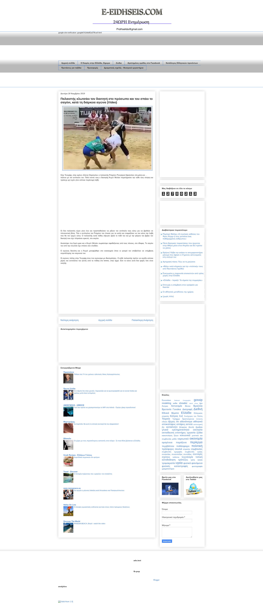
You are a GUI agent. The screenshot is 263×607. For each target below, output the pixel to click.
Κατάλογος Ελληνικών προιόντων (182, 63)
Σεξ (181, 416)
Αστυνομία (176, 406)
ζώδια (199, 432)
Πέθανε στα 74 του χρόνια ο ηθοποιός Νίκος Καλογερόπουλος (97, 374)
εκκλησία (197, 429)
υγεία (179, 463)
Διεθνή (198, 409)
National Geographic (182, 400)
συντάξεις (187, 454)
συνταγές (197, 454)
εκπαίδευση (168, 432)
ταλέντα (176, 457)
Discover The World (71, 521)
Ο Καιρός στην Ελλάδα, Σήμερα (95, 63)
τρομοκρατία (168, 463)
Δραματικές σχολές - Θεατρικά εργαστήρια (123, 68)
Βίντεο (187, 406)
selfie (175, 403)
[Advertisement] (108, 80)
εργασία (191, 432)
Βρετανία (166, 409)
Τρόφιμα (176, 419)
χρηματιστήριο (168, 469)
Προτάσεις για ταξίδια (71, 68)
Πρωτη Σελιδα (69, 389)
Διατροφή (187, 409)
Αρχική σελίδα (68, 63)
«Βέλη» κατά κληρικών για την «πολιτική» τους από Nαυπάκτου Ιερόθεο (183, 267)
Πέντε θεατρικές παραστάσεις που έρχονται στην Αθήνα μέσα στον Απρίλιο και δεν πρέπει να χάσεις (182, 245)
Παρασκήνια (68, 372)
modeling (166, 403)
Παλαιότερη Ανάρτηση (142, 320)
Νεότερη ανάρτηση (70, 320)
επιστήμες (180, 432)
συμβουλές (196, 449)
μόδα (174, 439)
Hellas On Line (69, 505)
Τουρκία (166, 418)
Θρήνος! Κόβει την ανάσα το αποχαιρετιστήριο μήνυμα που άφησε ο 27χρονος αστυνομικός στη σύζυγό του (183, 254)
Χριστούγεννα (188, 419)
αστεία (189, 424)
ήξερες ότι (173, 421)
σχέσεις (166, 457)
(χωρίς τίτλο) (168, 296)
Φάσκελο (67, 438)
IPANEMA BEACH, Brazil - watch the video (89, 524)
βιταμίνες (183, 427)
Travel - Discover (70, 472)
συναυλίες (166, 454)
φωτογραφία (197, 466)
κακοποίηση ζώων (170, 435)
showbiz (183, 403)
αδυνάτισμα (186, 421)
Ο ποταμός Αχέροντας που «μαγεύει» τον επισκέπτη (93, 474)
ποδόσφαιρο (182, 446)
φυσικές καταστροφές (175, 466)
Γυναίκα (177, 409)
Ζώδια (119, 63)
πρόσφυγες (168, 449)
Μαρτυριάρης (69, 422)
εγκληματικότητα (180, 429)
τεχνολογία (187, 457)
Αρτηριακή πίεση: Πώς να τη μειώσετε (179, 262)
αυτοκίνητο (171, 427)
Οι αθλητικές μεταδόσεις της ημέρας (178, 292)
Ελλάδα (186, 412)
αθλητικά (197, 421)
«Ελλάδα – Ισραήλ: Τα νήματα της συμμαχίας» (182, 280)
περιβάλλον (168, 446)
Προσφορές (92, 68)
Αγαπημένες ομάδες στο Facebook (144, 63)
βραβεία (199, 427)
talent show (193, 403)
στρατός (186, 449)
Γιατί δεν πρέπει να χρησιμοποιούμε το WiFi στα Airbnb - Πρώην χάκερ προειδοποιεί (104, 407)
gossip (198, 400)
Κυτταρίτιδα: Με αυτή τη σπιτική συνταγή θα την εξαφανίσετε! (96, 424)
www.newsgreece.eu (72, 488)
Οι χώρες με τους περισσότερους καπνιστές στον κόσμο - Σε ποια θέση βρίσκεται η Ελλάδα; (107, 441)
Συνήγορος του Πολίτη (193, 416)
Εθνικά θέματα (170, 413)
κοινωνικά (185, 435)
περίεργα (196, 442)
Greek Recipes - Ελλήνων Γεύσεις (77, 455)
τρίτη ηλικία (196, 460)
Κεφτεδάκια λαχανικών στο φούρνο (87, 457)
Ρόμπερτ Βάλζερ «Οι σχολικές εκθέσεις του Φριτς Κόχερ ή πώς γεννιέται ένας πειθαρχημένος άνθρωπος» (181, 236)
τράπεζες (183, 459)
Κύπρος (174, 416)
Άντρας (165, 406)
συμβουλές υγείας (193, 452)
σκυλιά (178, 449)
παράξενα (181, 442)
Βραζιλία (197, 406)
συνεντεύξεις (177, 454)
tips (200, 403)
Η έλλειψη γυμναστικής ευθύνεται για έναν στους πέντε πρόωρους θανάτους (102, 507)
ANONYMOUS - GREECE (73, 405)
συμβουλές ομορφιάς (172, 452)
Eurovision (166, 400)
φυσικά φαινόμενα (192, 463)
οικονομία (196, 438)
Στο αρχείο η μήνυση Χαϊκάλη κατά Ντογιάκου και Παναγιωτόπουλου (99, 490)
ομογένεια (167, 442)
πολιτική (196, 446)
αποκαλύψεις (169, 424)
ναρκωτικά (183, 438)
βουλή (191, 427)
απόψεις (180, 424)
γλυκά (165, 429)
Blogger (156, 580)
